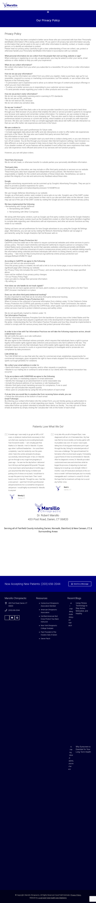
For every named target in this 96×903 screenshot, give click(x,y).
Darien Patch (45, 639)
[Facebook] (12, 617)
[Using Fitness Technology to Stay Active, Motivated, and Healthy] (79, 672)
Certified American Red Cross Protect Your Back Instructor (50, 619)
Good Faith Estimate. (62, 895)
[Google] (17, 617)
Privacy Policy (75, 895)
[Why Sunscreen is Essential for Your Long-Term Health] (79, 815)
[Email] (7, 617)
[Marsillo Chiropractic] (10, 5)
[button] (48, 12)
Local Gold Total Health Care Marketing (52, 898)
